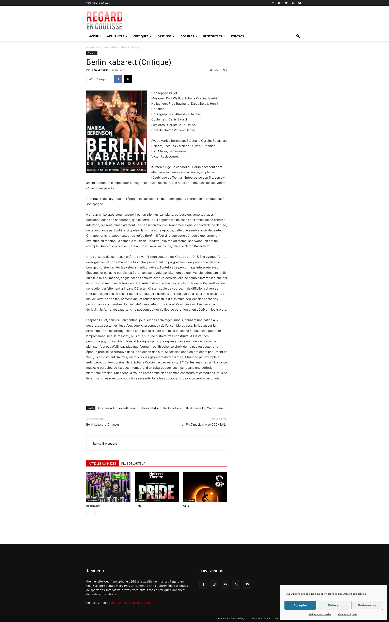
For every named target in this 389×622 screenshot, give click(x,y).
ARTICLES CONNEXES (102, 463)
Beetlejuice (93, 505)
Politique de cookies (320, 614)
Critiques (140, 36)
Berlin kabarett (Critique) (102, 424)
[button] (298, 36)
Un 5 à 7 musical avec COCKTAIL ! (204, 424)
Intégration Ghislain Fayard (233, 618)
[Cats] (205, 487)
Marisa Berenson (127, 407)
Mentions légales (347, 614)
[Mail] (286, 3)
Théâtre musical (194, 407)
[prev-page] (88, 513)
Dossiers (187, 36)
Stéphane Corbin (150, 407)
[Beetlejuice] (108, 487)
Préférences (367, 605)
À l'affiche (92, 500)
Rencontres (212, 36)
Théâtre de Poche (172, 407)
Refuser (334, 605)
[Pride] (157, 487)
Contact (237, 36)
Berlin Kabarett (106, 407)
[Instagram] (280, 3)
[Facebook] (273, 3)
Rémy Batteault (99, 69)
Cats (186, 505)
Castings (164, 36)
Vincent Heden (215, 407)
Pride (138, 505)
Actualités (115, 36)
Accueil (95, 36)
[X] (293, 3)
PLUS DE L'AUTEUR (133, 463)
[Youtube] (300, 3)
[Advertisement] (223, 20)
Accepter (300, 605)
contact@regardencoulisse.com (130, 603)
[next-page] (95, 513)
